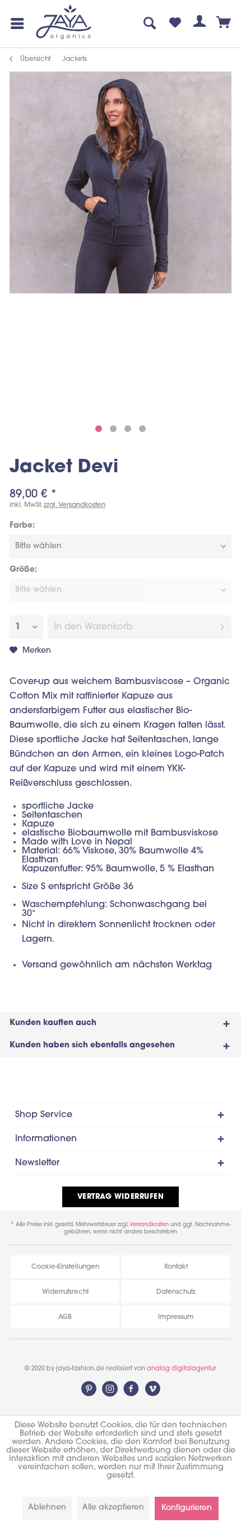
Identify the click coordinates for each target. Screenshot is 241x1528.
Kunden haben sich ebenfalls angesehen (92, 1045)
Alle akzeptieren (113, 1507)
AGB (65, 1317)
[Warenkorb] (224, 23)
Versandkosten (149, 1225)
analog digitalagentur (181, 1369)
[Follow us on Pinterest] (88, 1389)
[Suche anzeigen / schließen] (150, 23)
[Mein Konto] (199, 23)
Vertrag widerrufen (120, 1196)
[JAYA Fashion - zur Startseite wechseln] (64, 22)
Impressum (176, 1317)
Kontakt (176, 1267)
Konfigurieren (186, 1508)
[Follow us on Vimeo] (152, 1389)
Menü (15, 23)
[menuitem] (15, 23)
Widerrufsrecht (65, 1292)
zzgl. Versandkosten (74, 505)
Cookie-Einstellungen (65, 1267)
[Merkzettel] (175, 23)
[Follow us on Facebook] (131, 1389)
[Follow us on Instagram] (110, 1389)
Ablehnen (47, 1507)
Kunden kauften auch (53, 1023)
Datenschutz (176, 1292)
